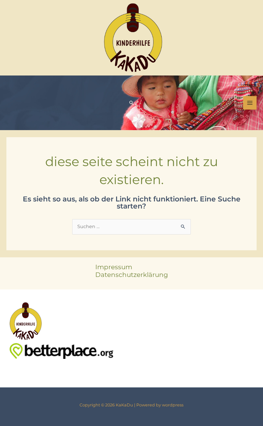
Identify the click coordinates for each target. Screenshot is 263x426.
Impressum (113, 267)
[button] (131, 103)
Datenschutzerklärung (131, 275)
